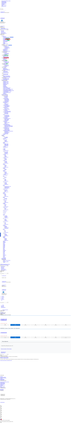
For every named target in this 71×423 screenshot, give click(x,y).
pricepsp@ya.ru (3, 352)
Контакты (1, 385)
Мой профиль (2, 389)
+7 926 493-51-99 (4, 275)
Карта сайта (10, 360)
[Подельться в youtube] (1, 419)
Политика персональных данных (4, 360)
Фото (1, 386)
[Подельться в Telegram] (2, 20)
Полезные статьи (2, 382)
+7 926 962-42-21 (2, 12)
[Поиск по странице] (7, 29)
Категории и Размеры (3, 377)
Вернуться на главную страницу (4, 357)
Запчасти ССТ (2, 384)
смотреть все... (6, 48)
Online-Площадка (2, 387)
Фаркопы (1, 378)
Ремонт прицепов (2, 383)
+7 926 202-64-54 (3, 332)
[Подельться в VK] (0, 419)
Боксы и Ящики (2, 379)
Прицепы (1, 376)
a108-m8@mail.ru (2, 402)
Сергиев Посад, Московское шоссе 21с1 (3, 10)
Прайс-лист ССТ (0, 235)
